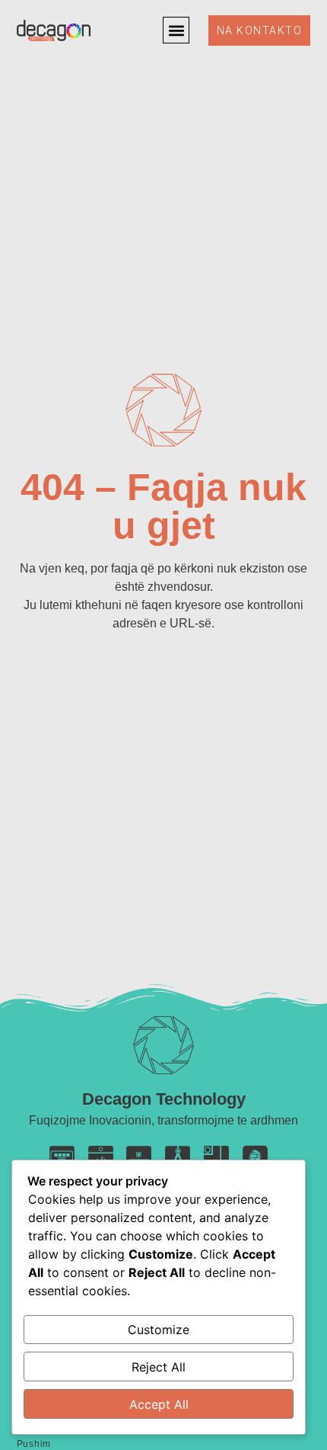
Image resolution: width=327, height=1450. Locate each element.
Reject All (159, 1367)
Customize (158, 1329)
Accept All (159, 1404)
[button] (176, 30)
